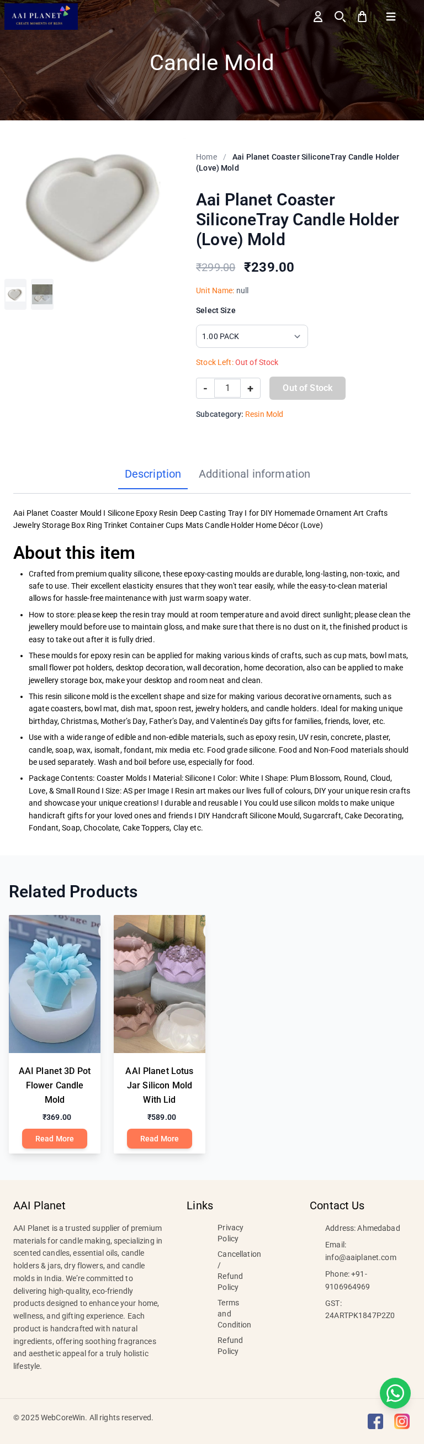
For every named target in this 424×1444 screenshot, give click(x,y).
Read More (54, 1138)
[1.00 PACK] (15, 294)
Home (206, 156)
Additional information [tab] (254, 473)
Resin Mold (264, 414)
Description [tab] (153, 473)
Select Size (216, 310)
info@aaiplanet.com (360, 1257)
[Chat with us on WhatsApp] (395, 1393)
